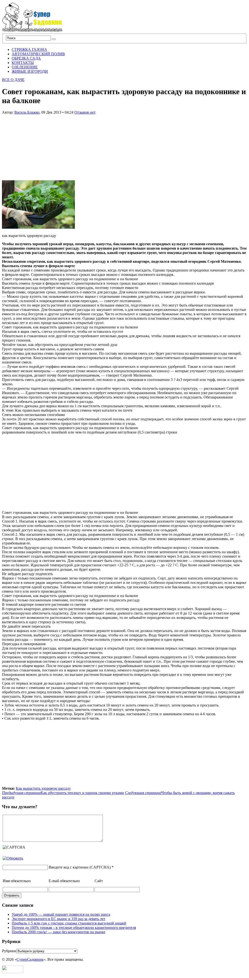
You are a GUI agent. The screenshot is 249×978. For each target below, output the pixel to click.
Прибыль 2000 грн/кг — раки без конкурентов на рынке (58, 932)
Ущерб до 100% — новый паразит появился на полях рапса (61, 914)
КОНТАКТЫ (23, 63)
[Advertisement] (38, 145)
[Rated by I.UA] (12, 972)
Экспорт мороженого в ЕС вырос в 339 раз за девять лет (58, 919)
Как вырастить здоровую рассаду (43, 788)
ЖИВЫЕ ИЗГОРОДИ (30, 71)
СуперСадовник (30, 959)
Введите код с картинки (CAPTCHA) (80, 867)
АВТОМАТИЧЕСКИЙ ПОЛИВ (38, 54)
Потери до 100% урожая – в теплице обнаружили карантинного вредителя (74, 927)
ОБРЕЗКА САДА (26, 58)
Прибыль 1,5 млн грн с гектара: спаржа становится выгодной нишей (69, 923)
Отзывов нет (85, 112)
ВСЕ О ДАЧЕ (13, 80)
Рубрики (9, 951)
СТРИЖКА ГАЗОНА (29, 49)
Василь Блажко (26, 112)
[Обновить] (13, 858)
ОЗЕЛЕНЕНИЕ (25, 67)
